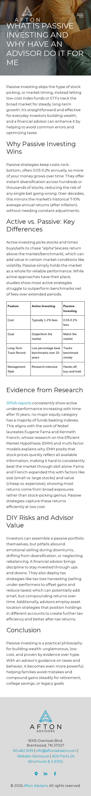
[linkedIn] (45, 774)
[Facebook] (55, 774)
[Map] (36, 774)
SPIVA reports (18, 403)
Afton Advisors (35, 786)
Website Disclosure (33, 756)
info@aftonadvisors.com (56, 751)
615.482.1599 (23, 751)
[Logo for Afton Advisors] (27, 15)
